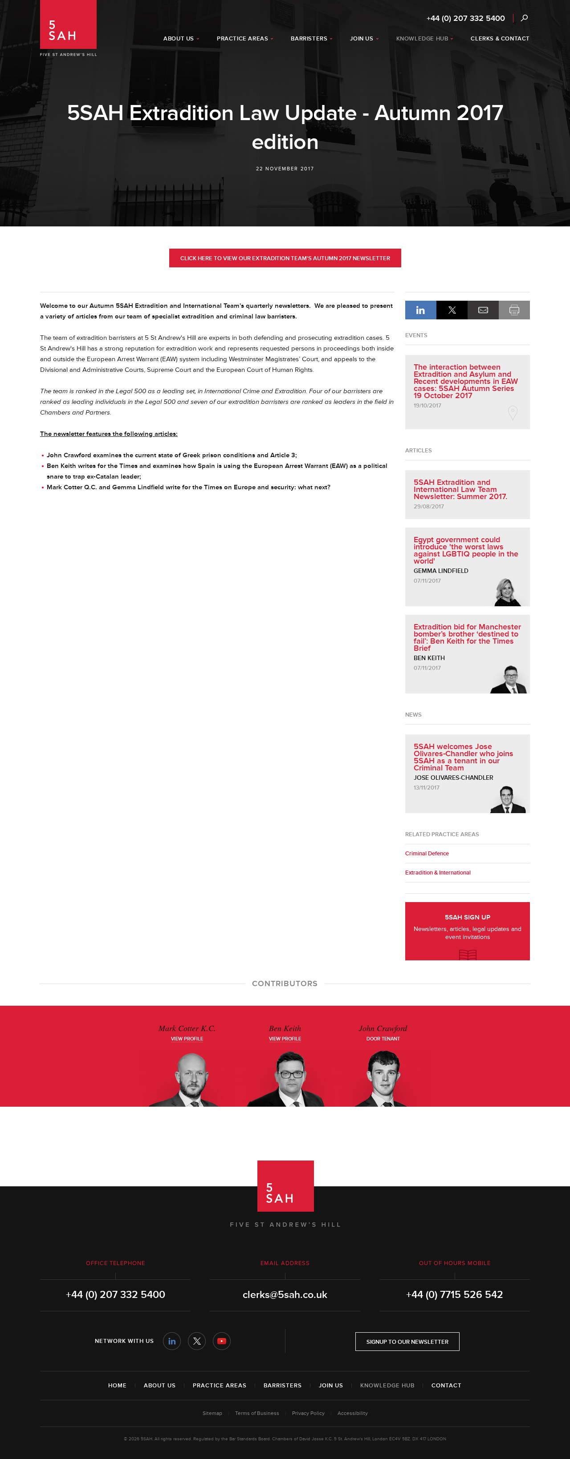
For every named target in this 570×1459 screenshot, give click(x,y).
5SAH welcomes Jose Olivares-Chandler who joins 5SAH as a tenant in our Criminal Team (463, 757)
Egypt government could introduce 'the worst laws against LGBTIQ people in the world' (466, 550)
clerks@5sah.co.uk (285, 1295)
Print (514, 310)
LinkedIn (420, 310)
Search (524, 18)
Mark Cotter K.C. (187, 1028)
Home (117, 1385)
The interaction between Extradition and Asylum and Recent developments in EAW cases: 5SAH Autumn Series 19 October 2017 (466, 381)
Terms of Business (257, 1413)
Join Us (331, 1385)
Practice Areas (220, 1385)
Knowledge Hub (387, 1385)
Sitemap (212, 1413)
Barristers (283, 1385)
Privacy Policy (308, 1413)
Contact (447, 1385)
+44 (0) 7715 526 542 (454, 1295)
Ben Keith (429, 658)
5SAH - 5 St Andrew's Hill (68, 28)
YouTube (222, 1341)
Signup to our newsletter (407, 1342)
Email (483, 310)
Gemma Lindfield (441, 571)
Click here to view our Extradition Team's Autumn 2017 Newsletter (285, 258)
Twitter (197, 1341)
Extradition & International (438, 872)
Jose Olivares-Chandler (453, 778)
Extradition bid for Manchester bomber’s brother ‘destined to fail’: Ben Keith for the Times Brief (467, 637)
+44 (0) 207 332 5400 (466, 18)
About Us (160, 1385)
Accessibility (353, 1413)
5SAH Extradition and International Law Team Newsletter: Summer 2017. (460, 489)
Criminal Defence (427, 853)
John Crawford (383, 1028)
